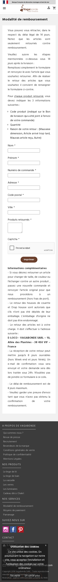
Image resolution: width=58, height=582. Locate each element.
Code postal (15, 195)
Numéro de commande (22, 170)
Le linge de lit (10, 472)
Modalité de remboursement (18, 506)
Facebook (13, 529)
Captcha (13, 239)
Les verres (8, 485)
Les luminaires (10, 489)
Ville (11, 207)
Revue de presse (11, 437)
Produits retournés (19, 219)
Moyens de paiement (14, 510)
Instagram (6, 529)
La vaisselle (9, 480)
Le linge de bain (11, 476)
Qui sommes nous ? (13, 433)
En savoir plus (32, 576)
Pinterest (20, 529)
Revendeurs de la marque (16, 446)
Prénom (13, 158)
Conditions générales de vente (19, 450)
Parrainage (8, 515)
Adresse (13, 182)
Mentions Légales (12, 459)
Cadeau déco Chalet (13, 493)
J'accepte (15, 576)
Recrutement (10, 442)
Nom (11, 145)
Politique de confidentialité (17, 455)
